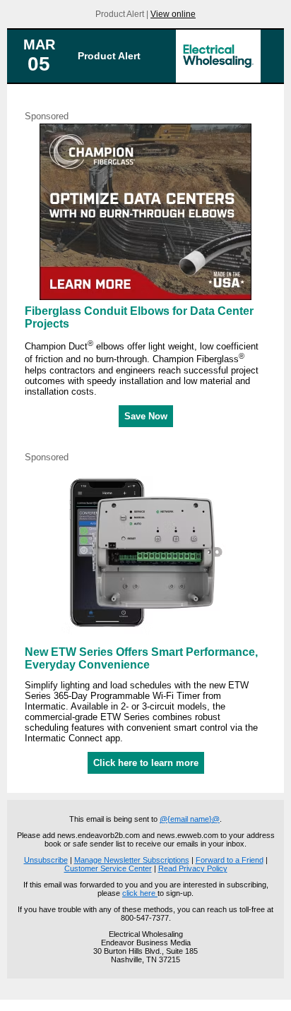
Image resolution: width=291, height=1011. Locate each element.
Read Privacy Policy (192, 868)
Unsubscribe (46, 860)
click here (140, 893)
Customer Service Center (108, 868)
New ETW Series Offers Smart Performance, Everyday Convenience (141, 658)
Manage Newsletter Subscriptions (131, 860)
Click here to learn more (145, 763)
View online (173, 14)
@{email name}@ (190, 819)
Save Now (145, 416)
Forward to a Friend (229, 860)
